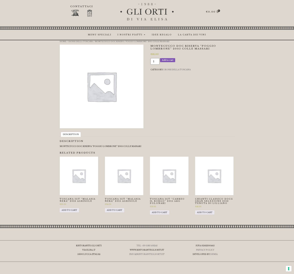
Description (71, 134)
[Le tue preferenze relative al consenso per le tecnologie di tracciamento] (289, 269)
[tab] (71, 134)
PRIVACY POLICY (205, 250)
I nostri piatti (129, 35)
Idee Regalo (162, 35)
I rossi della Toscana (80, 41)
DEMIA (214, 254)
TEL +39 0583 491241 (147, 245)
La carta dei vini (192, 35)
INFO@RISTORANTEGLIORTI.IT (147, 254)
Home (63, 41)
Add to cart (167, 60)
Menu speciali (99, 35)
